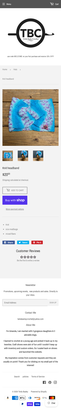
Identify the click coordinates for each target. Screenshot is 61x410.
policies (25, 376)
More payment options (15, 209)
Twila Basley (23, 391)
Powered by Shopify (39, 391)
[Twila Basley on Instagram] (55, 382)
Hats (15, 69)
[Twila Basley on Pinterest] (50, 382)
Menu (9, 4)
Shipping (6, 180)
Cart (57, 4)
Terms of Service (38, 376)
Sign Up (53, 302)
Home (4, 69)
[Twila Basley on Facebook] (44, 382)
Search (17, 376)
